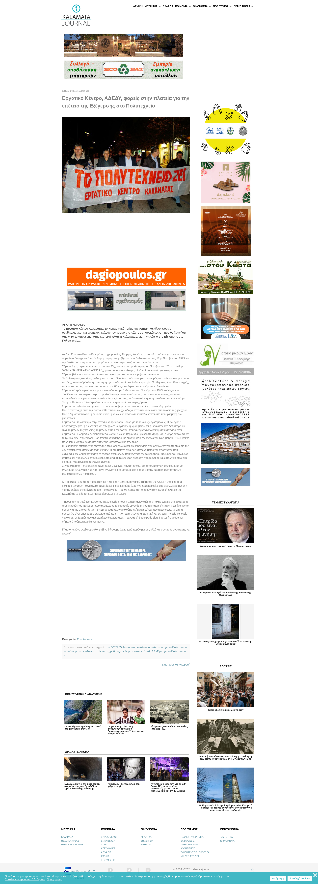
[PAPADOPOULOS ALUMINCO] (126, 301)
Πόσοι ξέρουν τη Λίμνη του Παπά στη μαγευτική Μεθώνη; (82, 727)
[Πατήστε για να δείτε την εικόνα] (126, 164)
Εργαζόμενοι (84, 639)
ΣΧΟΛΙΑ (105, 856)
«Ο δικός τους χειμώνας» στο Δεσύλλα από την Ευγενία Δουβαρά (225, 642)
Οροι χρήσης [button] (54, 879)
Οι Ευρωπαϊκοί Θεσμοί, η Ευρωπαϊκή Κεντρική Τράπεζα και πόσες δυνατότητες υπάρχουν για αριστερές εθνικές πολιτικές (225, 807)
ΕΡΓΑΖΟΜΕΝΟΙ (109, 837)
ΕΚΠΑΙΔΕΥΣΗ (108, 841)
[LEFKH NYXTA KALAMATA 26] (225, 131)
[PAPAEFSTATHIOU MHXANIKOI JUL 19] (225, 445)
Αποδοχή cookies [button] (300, 878)
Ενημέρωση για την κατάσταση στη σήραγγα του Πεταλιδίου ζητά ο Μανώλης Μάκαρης (82, 786)
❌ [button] (315, 875)
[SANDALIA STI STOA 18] (225, 183)
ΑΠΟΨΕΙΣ (106, 852)
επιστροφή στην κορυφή (176, 664)
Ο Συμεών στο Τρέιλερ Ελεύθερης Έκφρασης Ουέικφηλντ (225, 593)
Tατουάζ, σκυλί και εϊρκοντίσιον (226, 709)
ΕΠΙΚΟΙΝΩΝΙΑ (227, 841)
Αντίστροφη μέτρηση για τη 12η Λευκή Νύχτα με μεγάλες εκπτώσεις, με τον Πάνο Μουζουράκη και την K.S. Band (168, 787)
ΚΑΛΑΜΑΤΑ (67, 837)
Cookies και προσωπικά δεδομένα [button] (25, 879)
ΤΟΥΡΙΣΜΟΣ (147, 844)
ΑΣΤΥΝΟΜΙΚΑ (108, 848)
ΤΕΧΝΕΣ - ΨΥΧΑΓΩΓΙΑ (192, 837)
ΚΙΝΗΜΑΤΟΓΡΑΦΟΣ (190, 844)
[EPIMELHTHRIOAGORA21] (225, 478)
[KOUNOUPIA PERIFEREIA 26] (225, 319)
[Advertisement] (126, 240)
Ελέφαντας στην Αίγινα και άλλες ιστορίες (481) (169, 727)
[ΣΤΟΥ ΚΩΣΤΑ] (225, 278)
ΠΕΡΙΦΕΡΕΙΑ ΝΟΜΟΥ (72, 844)
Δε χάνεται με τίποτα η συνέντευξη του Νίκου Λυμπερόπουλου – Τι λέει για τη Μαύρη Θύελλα (126, 730)
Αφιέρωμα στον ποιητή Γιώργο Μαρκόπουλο (225, 546)
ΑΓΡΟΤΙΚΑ (146, 837)
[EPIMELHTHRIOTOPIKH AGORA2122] (126, 551)
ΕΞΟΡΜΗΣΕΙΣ (108, 860)
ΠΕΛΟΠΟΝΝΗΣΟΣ (70, 841)
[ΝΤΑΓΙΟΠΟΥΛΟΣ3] (126, 278)
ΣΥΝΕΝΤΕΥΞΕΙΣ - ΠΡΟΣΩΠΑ (195, 852)
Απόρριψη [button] (278, 878)
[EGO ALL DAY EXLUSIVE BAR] (123, 47)
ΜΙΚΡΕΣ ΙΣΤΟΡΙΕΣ (190, 856)
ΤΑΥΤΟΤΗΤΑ (226, 837)
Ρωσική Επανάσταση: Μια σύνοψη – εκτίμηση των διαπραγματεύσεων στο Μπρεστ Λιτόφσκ (225, 757)
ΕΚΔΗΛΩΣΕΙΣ (187, 841)
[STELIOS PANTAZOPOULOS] (225, 400)
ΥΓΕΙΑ (104, 844)
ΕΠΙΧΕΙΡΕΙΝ (147, 841)
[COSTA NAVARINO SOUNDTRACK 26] (226, 232)
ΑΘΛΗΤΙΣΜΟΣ (188, 848)
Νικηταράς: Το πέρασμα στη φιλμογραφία (124, 784)
